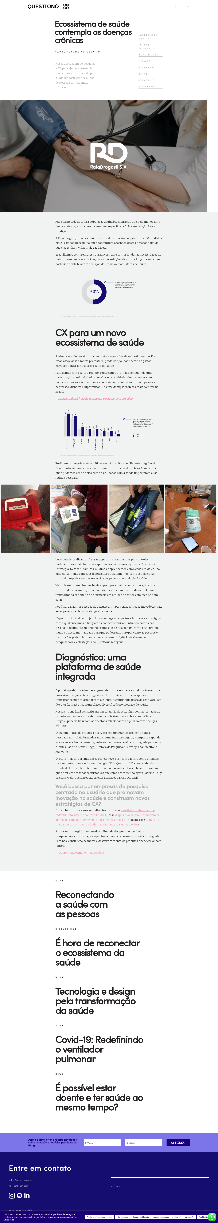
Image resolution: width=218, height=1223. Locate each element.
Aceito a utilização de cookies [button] (100, 1217)
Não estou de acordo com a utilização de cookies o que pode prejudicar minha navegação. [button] (156, 1217)
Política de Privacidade (20, 1210)
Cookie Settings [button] (206, 1217)
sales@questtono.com (20, 1180)
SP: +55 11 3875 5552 (18, 1186)
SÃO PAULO (116, 1186)
